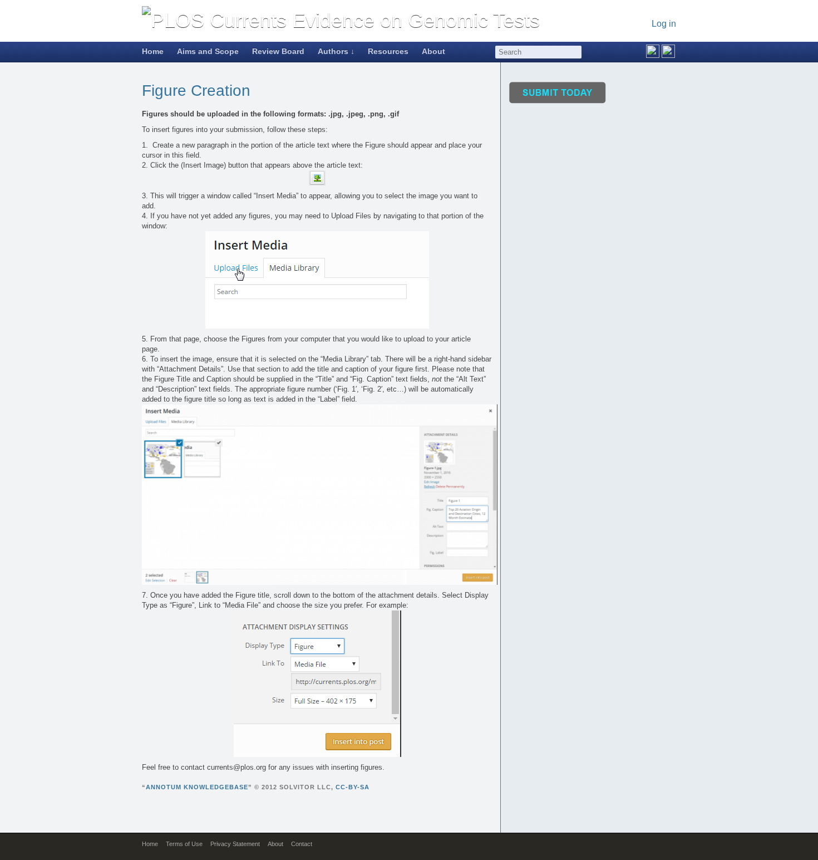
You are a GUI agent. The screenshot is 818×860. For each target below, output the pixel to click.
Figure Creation (196, 90)
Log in (664, 23)
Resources (388, 51)
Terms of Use (184, 844)
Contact (301, 844)
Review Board (278, 51)
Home (153, 51)
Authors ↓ (336, 51)
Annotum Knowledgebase (197, 787)
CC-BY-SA (352, 787)
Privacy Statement (235, 844)
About (433, 51)
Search (576, 52)
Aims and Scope (208, 51)
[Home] (341, 20)
